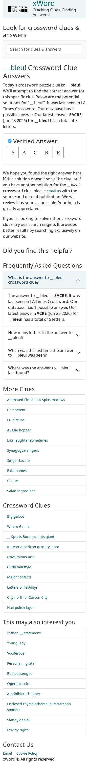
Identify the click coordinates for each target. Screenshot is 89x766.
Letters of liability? (22, 587)
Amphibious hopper (23, 693)
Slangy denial (18, 720)
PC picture (15, 420)
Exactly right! (18, 730)
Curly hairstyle (19, 567)
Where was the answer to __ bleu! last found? (39, 370)
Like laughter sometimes (27, 440)
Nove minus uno (20, 556)
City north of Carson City (27, 597)
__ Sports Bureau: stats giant (30, 536)
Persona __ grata (20, 663)
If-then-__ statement (24, 633)
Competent (16, 409)
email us (54, 191)
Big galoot (15, 516)
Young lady (16, 643)
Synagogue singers (23, 450)
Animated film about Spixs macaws (36, 399)
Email (7, 753)
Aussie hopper (19, 430)
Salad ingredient (21, 491)
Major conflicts (19, 577)
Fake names (17, 470)
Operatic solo (18, 683)
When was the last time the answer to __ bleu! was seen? (41, 353)
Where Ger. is (18, 526)
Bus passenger (19, 673)
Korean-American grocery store (33, 546)
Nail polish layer (20, 607)
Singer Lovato (18, 460)
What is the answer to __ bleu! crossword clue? (36, 280)
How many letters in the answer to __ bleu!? (40, 335)
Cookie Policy (27, 753)
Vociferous (15, 653)
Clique (12, 480)
